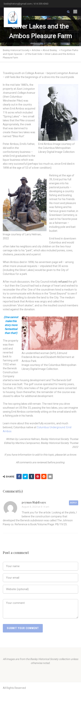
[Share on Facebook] (19, 476)
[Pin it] (37, 476)
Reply (73, 503)
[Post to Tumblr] (31, 476)
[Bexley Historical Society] (12, 17)
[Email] (50, 476)
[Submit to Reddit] (44, 476)
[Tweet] (25, 476)
